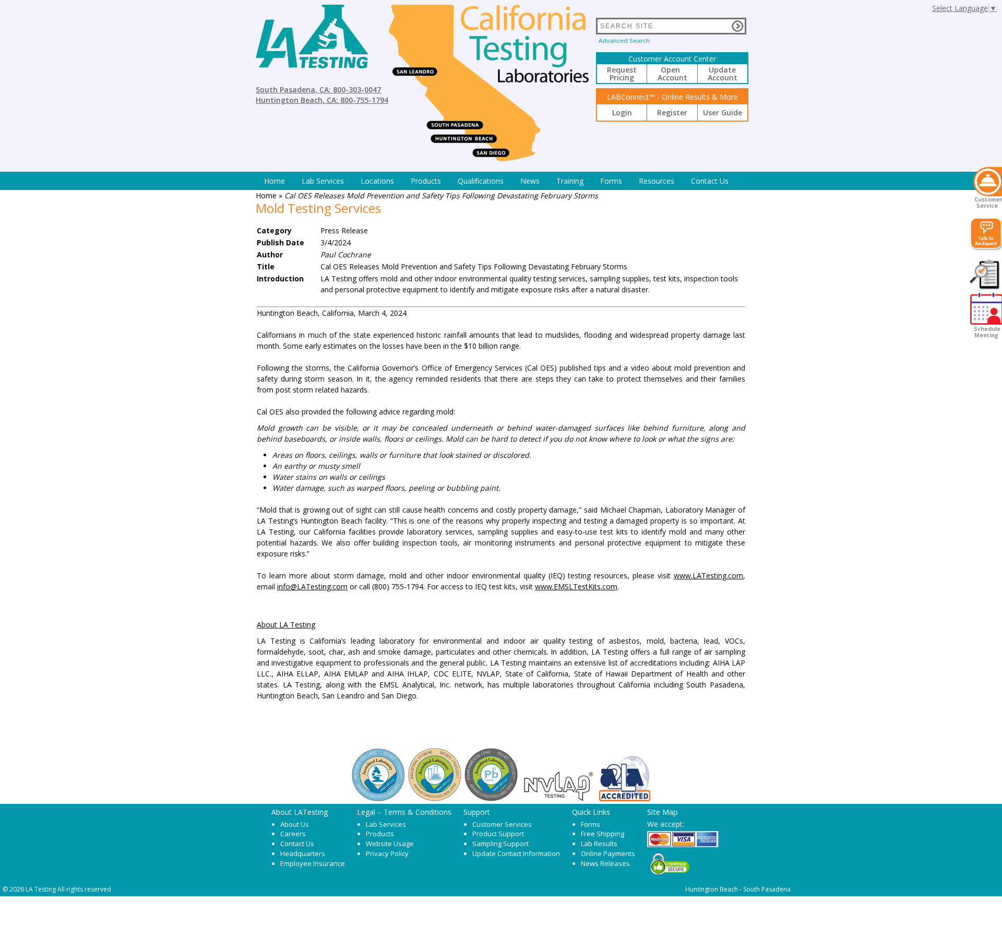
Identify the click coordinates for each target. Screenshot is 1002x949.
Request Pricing (622, 73)
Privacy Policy (387, 853)
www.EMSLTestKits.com (576, 586)
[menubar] (496, 181)
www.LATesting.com (708, 575)
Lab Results (599, 843)
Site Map (662, 811)
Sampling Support (500, 843)
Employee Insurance (312, 863)
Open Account (672, 73)
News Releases (605, 863)
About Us (294, 824)
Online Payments (608, 853)
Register (672, 112)
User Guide (722, 112)
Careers (293, 833)
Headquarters (302, 853)
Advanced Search (624, 40)
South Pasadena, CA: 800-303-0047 (318, 89)
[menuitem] (274, 181)
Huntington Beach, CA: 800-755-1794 (322, 100)
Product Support (498, 833)
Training (569, 181)
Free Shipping (602, 833)
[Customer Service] (987, 181)
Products (426, 181)
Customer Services (502, 824)
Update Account (722, 73)
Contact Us (710, 181)
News (530, 181)
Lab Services (386, 824)
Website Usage (390, 843)
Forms (611, 181)
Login (622, 112)
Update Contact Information (516, 853)
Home (274, 181)
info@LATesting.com (312, 586)
